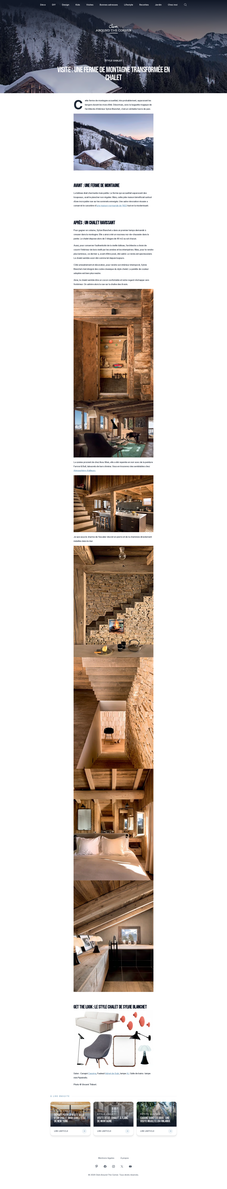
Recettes (144, 4)
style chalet (113, 60)
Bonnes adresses (109, 4)
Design (65, 4)
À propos (125, 1158)
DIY (54, 4)
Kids (78, 4)
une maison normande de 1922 (111, 205)
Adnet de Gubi (112, 1073)
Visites (89, 4)
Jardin (158, 4)
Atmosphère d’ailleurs (84, 470)
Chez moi (172, 4)
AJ (128, 1073)
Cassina (92, 1073)
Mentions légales (106, 1158)
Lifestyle (128, 4)
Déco (43, 4)
